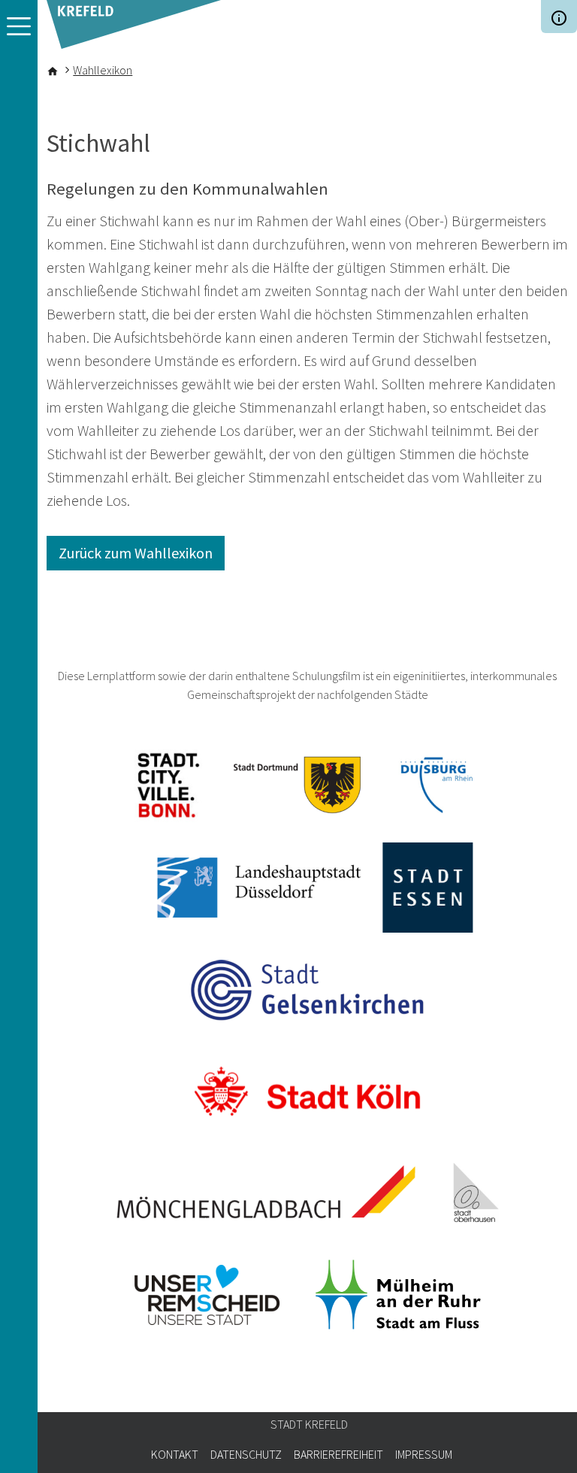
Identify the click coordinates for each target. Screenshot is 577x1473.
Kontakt (174, 1454)
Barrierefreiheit (338, 1454)
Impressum (423, 1454)
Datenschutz (246, 1454)
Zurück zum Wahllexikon (136, 552)
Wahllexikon (102, 69)
